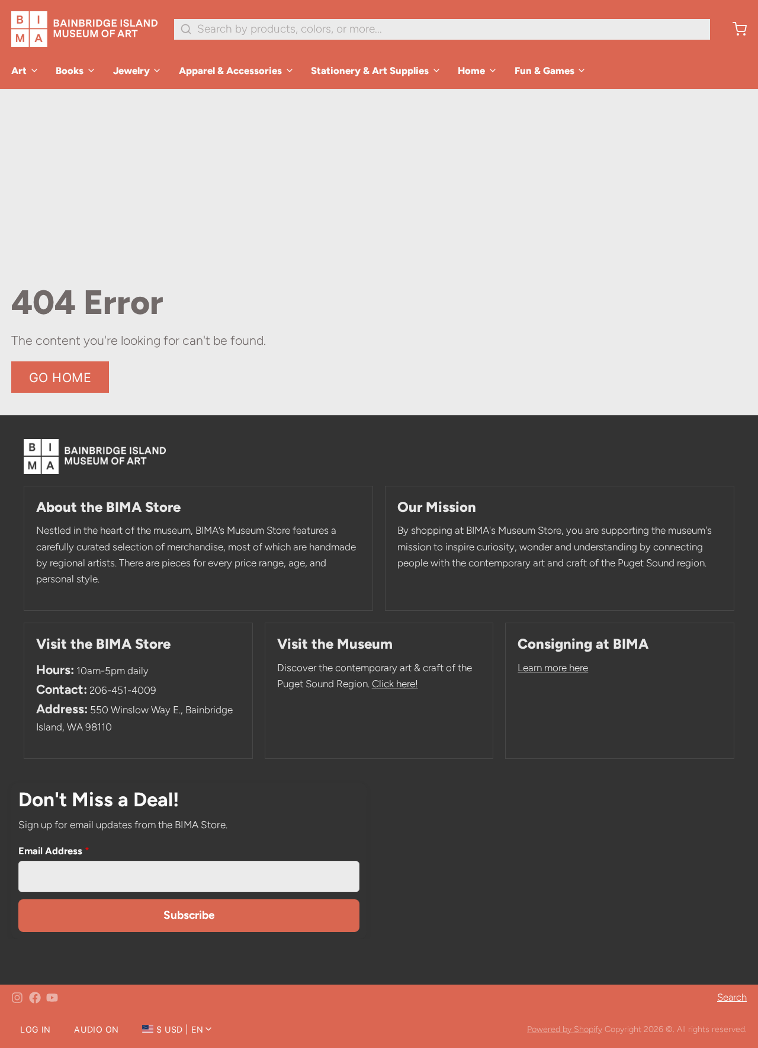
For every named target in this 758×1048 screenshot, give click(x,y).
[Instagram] (17, 998)
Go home (60, 377)
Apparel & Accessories (230, 70)
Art (19, 70)
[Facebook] (35, 998)
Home (471, 70)
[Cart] (734, 29)
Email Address (53, 851)
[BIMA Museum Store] (84, 29)
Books (69, 70)
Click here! (395, 684)
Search (732, 997)
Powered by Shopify (564, 1029)
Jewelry (131, 70)
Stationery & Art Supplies (370, 70)
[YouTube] (52, 998)
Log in (35, 1029)
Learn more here (553, 668)
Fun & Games (544, 70)
